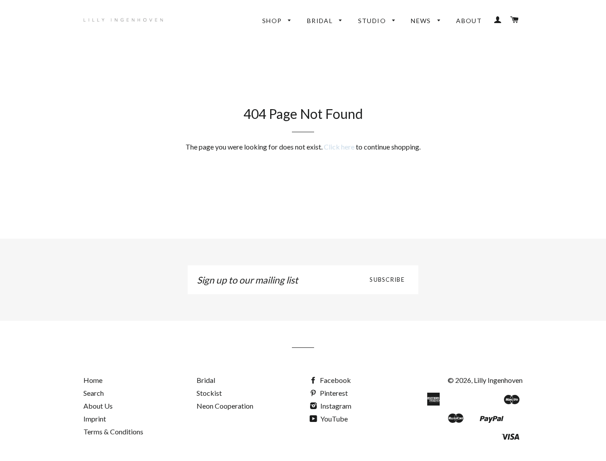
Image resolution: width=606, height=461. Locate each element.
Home (92, 380)
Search (93, 393)
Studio (373, 20)
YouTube (333, 418)
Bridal (321, 20)
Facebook (335, 380)
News (422, 20)
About (469, 20)
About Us (98, 406)
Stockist (209, 393)
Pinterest (333, 393)
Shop (273, 20)
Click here (339, 146)
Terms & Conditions (113, 431)
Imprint (94, 418)
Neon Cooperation (225, 406)
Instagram (335, 406)
